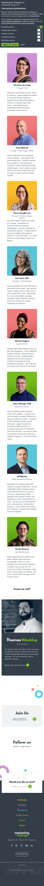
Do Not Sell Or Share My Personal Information (17, 23)
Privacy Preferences (14, 21)
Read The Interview (15, 665)
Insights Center (22, 815)
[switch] (22, 27)
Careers (22, 820)
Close (23, 44)
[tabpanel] (22, 646)
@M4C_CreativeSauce (22, 746)
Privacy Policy (16, 870)
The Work (22, 805)
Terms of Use (28, 870)
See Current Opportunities (19, 719)
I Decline (14, 44)
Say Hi (22, 825)
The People (22, 800)
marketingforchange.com (10, 5)
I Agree (5, 44)
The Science (22, 810)
